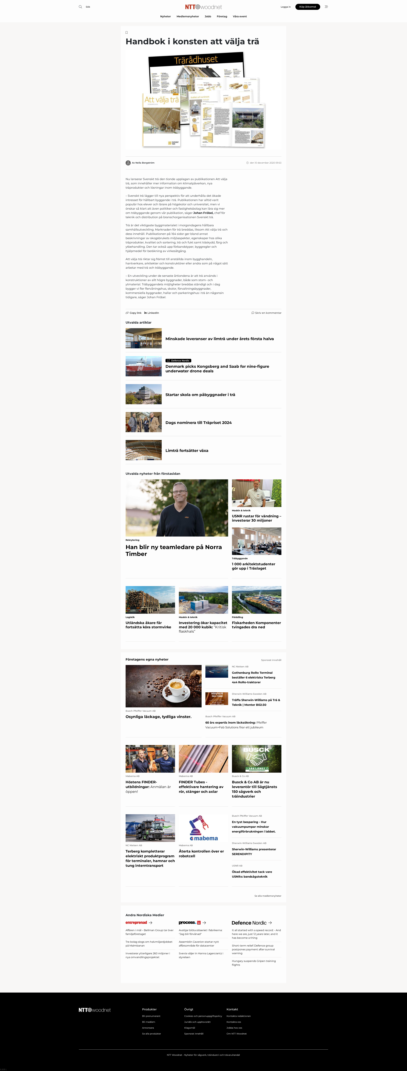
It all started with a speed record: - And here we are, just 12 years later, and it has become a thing (256, 934)
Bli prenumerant (151, 1016)
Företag (222, 16)
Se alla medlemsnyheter (268, 895)
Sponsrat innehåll (194, 1033)
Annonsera (148, 1027)
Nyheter (165, 16)
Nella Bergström (145, 162)
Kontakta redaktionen (239, 1016)
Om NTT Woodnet (237, 1033)
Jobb (208, 16)
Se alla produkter (151, 1033)
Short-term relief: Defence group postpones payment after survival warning (253, 949)
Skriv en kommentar (268, 312)
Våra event (240, 16)
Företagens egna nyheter (147, 659)
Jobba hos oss (234, 1027)
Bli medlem (148, 1022)
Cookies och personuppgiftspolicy (203, 1016)
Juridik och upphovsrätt (197, 1022)
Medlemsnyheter (188, 16)
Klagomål (189, 1027)
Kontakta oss (234, 1022)
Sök (88, 6)
